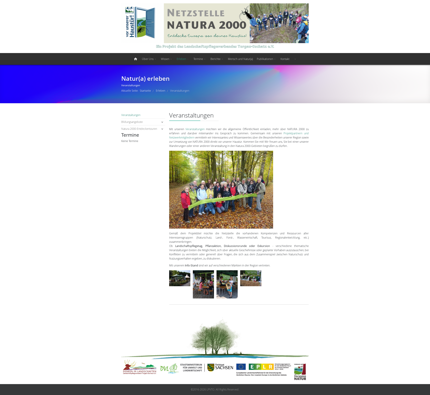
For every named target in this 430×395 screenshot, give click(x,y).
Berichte (215, 59)
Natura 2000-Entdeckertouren (139, 129)
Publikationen (265, 59)
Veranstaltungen (130, 115)
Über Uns (148, 59)
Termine (198, 59)
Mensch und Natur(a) (240, 59)
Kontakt (285, 59)
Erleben (181, 59)
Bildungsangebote (132, 122)
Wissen (165, 59)
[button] (158, 122)
